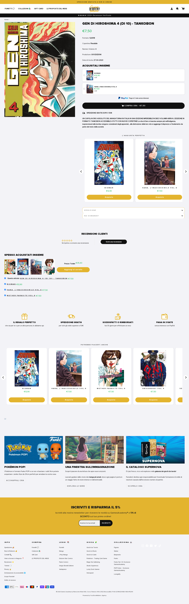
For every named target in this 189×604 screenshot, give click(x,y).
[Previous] (81, 171)
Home (6, 19)
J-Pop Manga (63, 555)
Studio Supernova (92, 565)
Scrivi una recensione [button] (114, 242)
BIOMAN (109, 188)
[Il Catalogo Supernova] (155, 450)
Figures (116, 547)
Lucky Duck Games (93, 569)
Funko (116, 558)
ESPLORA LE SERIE (76, 486)
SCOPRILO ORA (135, 486)
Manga (61, 551)
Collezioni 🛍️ (24, 9)
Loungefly (117, 574)
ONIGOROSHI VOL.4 (153, 388)
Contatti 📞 (8, 555)
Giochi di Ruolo (92, 551)
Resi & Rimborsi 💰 (10, 551)
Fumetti (61, 547)
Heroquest (90, 573)
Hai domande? (91, 216)
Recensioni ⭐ (9, 562)
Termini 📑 (8, 565)
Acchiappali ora (15, 480)
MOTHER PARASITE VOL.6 (21, 295)
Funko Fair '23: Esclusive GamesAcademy (122, 563)
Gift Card (38, 9)
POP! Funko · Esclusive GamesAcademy (121, 569)
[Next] (186, 171)
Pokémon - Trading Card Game (97, 558)
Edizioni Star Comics (66, 558)
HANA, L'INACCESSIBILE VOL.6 (159, 188)
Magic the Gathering (93, 562)
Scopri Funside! (9, 576)
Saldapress (62, 569)
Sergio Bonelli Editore (66, 565)
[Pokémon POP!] (33, 450)
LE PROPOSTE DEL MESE (57, 9)
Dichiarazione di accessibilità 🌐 (15, 573)
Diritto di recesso (10, 580)
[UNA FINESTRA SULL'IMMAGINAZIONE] (94, 450)
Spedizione (90, 210)
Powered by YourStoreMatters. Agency (94, 595)
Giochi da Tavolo (92, 547)
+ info (95, 77)
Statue (116, 551)
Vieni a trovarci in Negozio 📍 (14, 558)
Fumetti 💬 (10, 9)
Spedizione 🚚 (9, 547)
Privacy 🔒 (7, 569)
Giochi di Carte (91, 555)
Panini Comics (63, 562)
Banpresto (117, 555)
